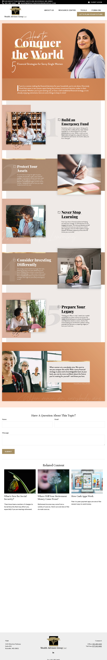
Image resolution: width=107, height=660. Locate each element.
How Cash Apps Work (82, 496)
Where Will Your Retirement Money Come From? (52, 497)
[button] (49, 10)
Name (4, 419)
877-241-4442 (97, 646)
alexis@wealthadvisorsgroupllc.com (38, 3)
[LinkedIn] (53, 652)
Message (5, 433)
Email (57, 419)
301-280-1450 (10, 3)
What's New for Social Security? (15, 497)
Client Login (96, 2)
